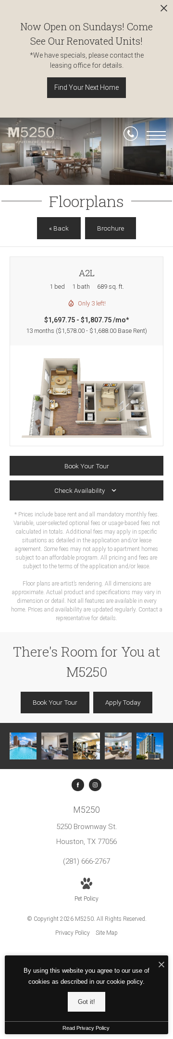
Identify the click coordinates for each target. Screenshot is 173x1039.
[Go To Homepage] (31, 135)
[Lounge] (118, 746)
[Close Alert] (164, 11)
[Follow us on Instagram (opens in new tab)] (95, 785)
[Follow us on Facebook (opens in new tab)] (78, 785)
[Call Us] (131, 135)
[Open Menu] (156, 135)
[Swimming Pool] (23, 746)
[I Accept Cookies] (161, 965)
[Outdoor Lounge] (54, 746)
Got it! (86, 1001)
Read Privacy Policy (86, 1028)
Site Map (107, 932)
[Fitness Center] (86, 746)
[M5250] (149, 746)
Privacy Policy (72, 932)
